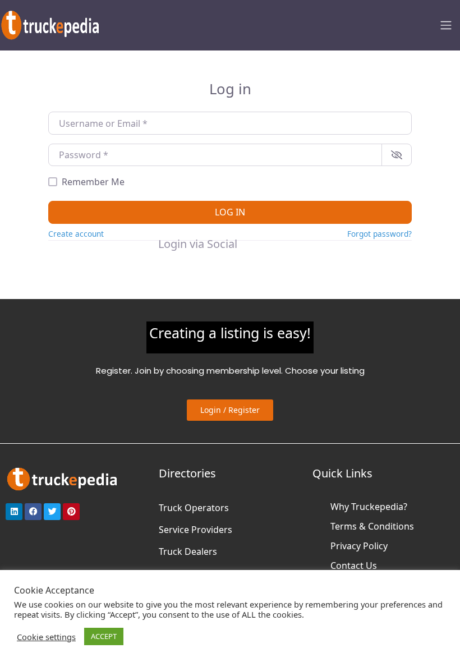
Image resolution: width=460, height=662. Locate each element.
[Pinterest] (71, 511)
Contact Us (353, 565)
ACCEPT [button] (104, 636)
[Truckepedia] (50, 23)
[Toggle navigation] (446, 25)
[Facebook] (33, 511)
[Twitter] (52, 511)
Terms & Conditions (372, 526)
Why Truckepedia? (368, 506)
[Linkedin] (14, 511)
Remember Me (93, 182)
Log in (230, 212)
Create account (76, 233)
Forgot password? (379, 233)
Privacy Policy (359, 545)
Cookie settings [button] (46, 637)
